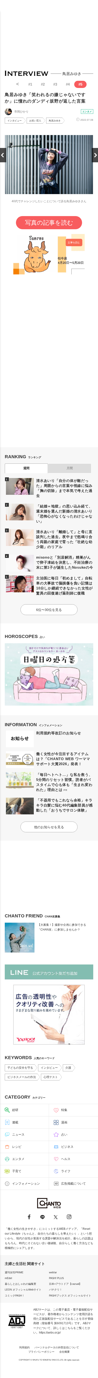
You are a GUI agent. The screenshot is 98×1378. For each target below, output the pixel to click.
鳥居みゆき (55, 120)
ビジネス (67, 1147)
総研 (15, 1110)
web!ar (53, 1272)
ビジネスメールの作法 (21, 1077)
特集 (64, 1110)
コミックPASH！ (14, 1295)
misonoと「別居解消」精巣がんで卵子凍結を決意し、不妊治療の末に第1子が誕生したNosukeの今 (64, 562)
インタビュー (14, 120)
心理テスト (51, 1077)
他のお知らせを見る (49, 827)
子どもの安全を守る (20, 1067)
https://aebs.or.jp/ (50, 1332)
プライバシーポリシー (41, 1351)
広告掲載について (73, 1183)
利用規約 (24, 1347)
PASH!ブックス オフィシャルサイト (70, 1295)
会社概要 (64, 1351)
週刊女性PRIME (14, 1272)
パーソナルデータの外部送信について (56, 1347)
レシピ (16, 1147)
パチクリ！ (55, 1289)
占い (64, 1134)
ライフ (65, 1171)
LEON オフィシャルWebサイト (23, 1289)
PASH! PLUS (56, 1278)
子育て (16, 1171)
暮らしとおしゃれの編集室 (20, 1283)
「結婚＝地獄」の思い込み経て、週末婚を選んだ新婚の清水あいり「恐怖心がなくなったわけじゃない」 (64, 513)
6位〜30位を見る (49, 610)
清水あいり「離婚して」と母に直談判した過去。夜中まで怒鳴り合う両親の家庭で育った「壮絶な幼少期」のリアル (64, 539)
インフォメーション (26, 1183)
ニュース (18, 1134)
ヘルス (65, 1159)
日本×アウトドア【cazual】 (65, 1283)
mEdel (8, 1278)
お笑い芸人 (35, 120)
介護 (68, 1067)
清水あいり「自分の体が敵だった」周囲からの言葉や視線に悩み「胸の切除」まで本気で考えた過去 (64, 488)
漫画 (64, 1122)
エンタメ (87, 111)
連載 (15, 1122)
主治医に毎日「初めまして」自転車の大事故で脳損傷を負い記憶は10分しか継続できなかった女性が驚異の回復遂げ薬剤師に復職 (64, 585)
